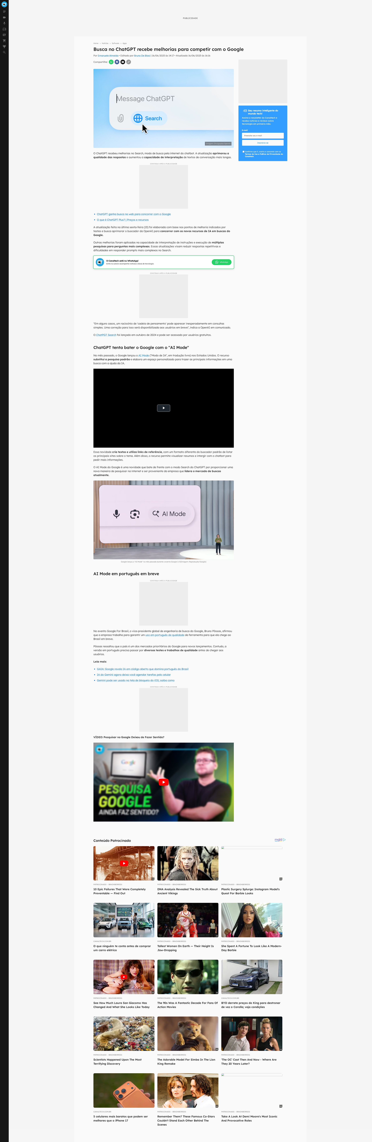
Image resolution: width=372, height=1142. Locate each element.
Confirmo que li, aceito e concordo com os (264, 154)
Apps (125, 43)
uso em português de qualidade (164, 635)
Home (95, 43)
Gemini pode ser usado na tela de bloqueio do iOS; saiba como (136, 680)
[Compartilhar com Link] (128, 62)
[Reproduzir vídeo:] (163, 782)
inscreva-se (262, 143)
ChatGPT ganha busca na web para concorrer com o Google (134, 214)
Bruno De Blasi (142, 55)
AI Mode (143, 355)
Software (115, 43)
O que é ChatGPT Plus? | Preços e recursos (123, 219)
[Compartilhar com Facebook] (117, 62)
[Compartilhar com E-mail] (122, 62)
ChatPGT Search (105, 335)
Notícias (105, 43)
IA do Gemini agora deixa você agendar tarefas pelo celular (134, 674)
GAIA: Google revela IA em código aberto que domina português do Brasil (142, 669)
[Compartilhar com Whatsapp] (111, 62)
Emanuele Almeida (108, 55)
